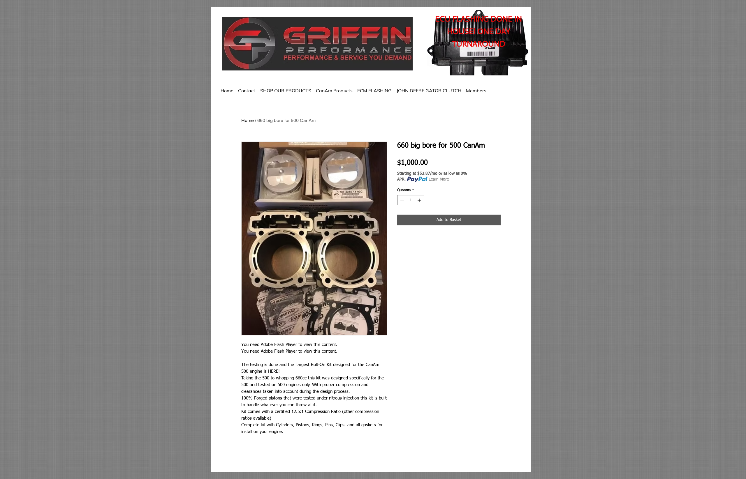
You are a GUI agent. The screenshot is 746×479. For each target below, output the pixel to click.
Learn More (439, 179)
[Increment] (419, 200)
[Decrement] (401, 200)
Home (247, 120)
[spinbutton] (410, 200)
